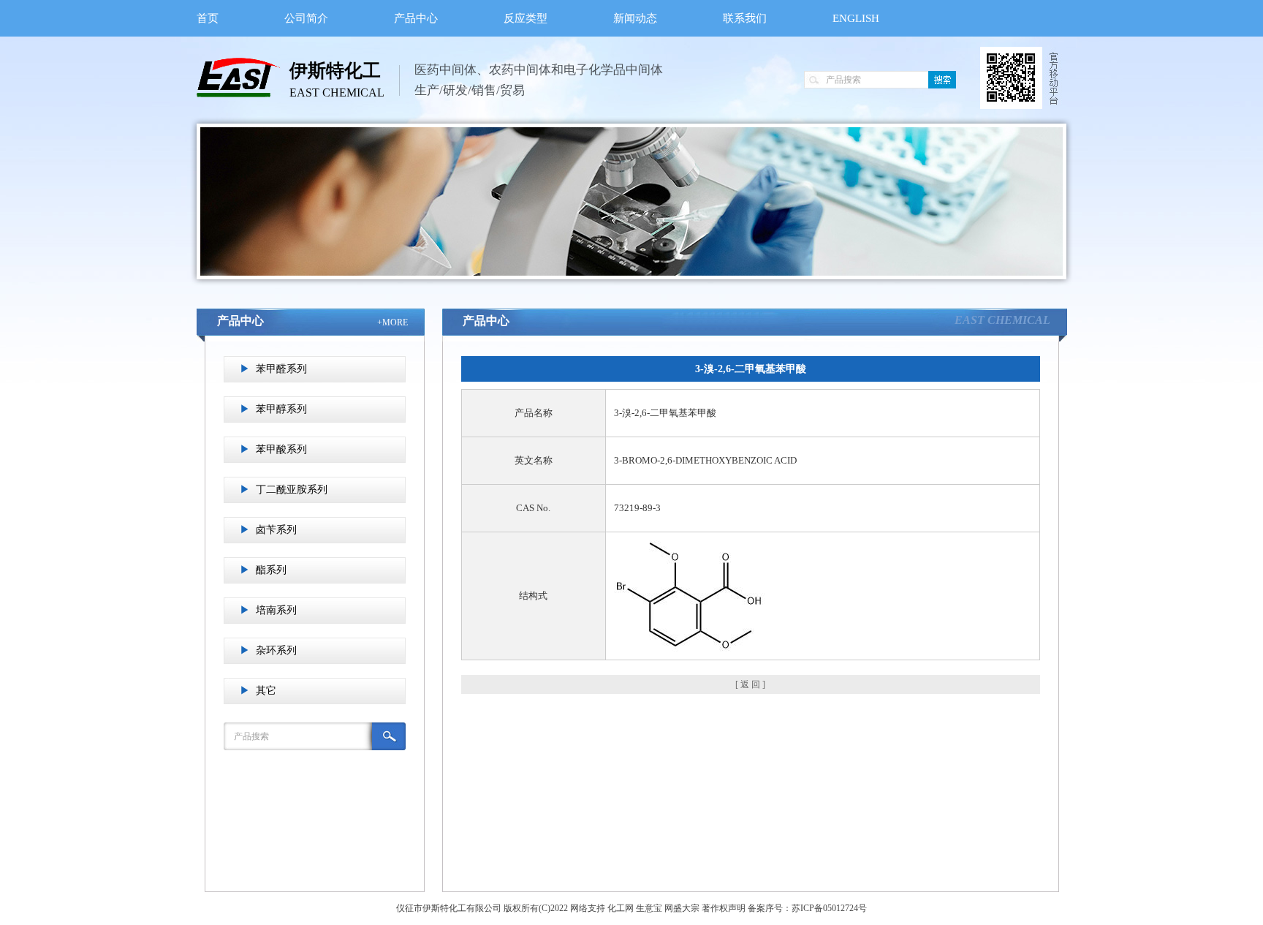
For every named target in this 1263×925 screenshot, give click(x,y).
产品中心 (416, 18)
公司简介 (306, 18)
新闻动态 (635, 18)
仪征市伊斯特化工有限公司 (448, 908)
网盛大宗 (681, 908)
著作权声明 (724, 908)
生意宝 (649, 908)
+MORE (392, 322)
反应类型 (525, 18)
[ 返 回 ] (750, 684)
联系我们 (745, 18)
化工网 (620, 908)
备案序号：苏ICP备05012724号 (807, 908)
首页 (208, 18)
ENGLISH (855, 18)
